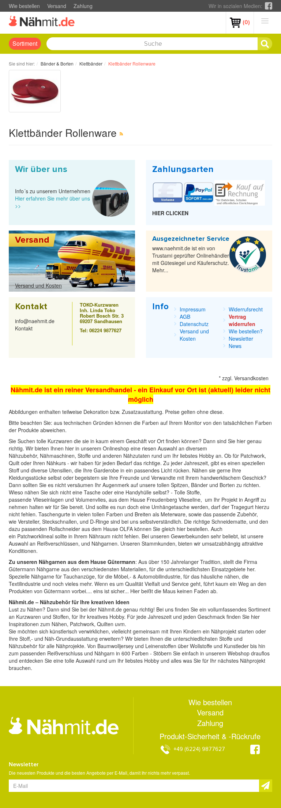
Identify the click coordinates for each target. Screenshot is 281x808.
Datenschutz (194, 324)
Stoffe (193, 492)
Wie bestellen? (246, 331)
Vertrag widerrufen (242, 320)
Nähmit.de (110, 609)
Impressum (193, 309)
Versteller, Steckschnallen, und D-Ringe (63, 521)
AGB (185, 316)
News (235, 345)
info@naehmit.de (35, 321)
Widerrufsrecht (246, 309)
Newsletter (241, 338)
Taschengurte (55, 514)
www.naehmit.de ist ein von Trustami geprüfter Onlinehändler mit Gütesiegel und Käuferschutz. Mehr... (190, 259)
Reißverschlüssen (57, 543)
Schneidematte (228, 521)
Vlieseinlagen (49, 499)
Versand (56, 6)
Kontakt (24, 328)
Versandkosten (251, 378)
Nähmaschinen (57, 455)
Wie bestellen (24, 6)
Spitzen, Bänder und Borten (203, 485)
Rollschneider (65, 528)
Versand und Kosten (38, 285)
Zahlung (83, 6)
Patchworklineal (36, 536)
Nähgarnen (103, 543)
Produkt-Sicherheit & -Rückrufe (210, 736)
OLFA (127, 528)
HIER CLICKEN (170, 213)
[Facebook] (268, 6)
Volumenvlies (90, 499)
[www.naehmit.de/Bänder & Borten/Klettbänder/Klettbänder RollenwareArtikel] (121, 133)
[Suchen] (265, 43)
